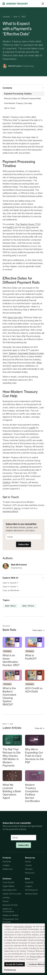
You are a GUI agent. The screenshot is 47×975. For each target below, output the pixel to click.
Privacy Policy (36, 956)
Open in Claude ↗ (10, 586)
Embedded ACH (10, 890)
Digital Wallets (8, 886)
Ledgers (6, 865)
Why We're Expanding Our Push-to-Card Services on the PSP (34, 756)
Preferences (10, 970)
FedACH (10, 227)
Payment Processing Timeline (18, 94)
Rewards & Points (10, 905)
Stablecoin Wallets (10, 915)
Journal (6, 17)
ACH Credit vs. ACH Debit (34, 690)
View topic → (38, 630)
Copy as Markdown (11, 590)
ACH (28, 227)
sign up (17, 508)
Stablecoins (8, 869)
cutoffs (32, 427)
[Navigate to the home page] (15, 4)
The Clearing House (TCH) (28, 224)
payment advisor (10, 511)
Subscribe (23, 544)
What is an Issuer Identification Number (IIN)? (11, 660)
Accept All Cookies (14, 964)
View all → (39, 728)
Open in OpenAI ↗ (10, 583)
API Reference (31, 890)
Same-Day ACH (14, 317)
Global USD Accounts (12, 894)
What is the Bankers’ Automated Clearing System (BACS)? (9, 696)
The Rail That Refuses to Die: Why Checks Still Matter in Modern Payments (12, 757)
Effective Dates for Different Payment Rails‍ (22, 98)
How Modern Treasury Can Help (18, 103)
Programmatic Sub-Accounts (11, 920)
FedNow (7, 482)
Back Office (28, 606)
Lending (6, 897)
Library (28, 861)
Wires (39, 362)
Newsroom (29, 873)
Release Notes (31, 894)
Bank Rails (10, 606)
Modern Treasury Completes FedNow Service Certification (32, 793)
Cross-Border (8, 882)
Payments (7, 861)
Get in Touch (9, 108)
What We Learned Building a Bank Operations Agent (12, 791)
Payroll (5, 901)
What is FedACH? (31, 657)
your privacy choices (23, 926)
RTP (9, 365)
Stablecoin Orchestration (8, 910)
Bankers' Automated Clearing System (26, 353)
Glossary (7, 651)
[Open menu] (43, 3)
